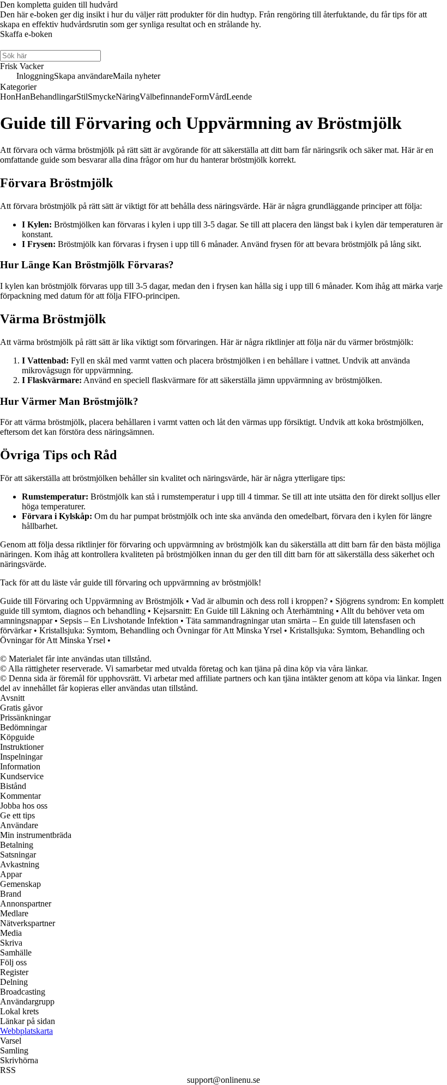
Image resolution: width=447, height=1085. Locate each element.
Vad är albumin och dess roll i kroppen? (259, 601)
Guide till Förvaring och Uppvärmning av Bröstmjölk (92, 601)
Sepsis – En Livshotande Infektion (119, 620)
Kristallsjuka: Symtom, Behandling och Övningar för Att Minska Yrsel (160, 630)
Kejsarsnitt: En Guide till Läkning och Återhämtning (243, 610)
